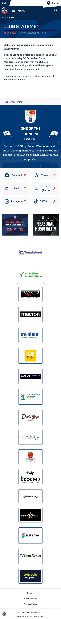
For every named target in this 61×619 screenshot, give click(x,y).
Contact (30, 593)
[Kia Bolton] (30, 376)
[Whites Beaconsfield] (30, 456)
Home (11, 17)
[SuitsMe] (30, 535)
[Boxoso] (30, 477)
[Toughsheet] (30, 252)
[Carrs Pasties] (30, 355)
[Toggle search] (56, 10)
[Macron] (30, 314)
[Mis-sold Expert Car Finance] (30, 576)
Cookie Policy (30, 598)
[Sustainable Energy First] (30, 397)
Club (4, 3)
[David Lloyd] (30, 417)
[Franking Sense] (30, 294)
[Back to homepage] (4, 10)
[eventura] (30, 335)
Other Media (38, 616)
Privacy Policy (30, 604)
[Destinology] (30, 496)
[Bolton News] (30, 556)
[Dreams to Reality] (30, 515)
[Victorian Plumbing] (30, 275)
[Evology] (30, 437)
